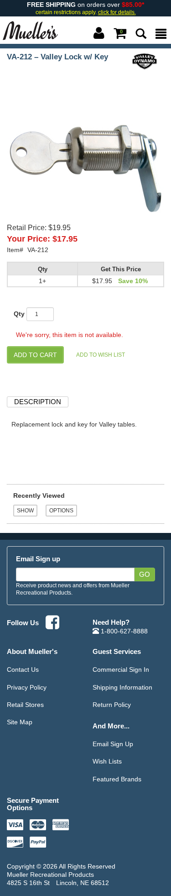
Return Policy (112, 704)
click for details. (117, 12)
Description (37, 402)
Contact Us (23, 669)
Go (144, 574)
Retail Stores (25, 704)
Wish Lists (107, 761)
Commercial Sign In (121, 669)
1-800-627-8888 (123, 631)
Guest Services (117, 651)
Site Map (19, 722)
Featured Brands (117, 779)
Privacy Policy (27, 687)
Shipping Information (122, 687)
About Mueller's (32, 651)
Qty (19, 313)
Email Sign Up (113, 744)
